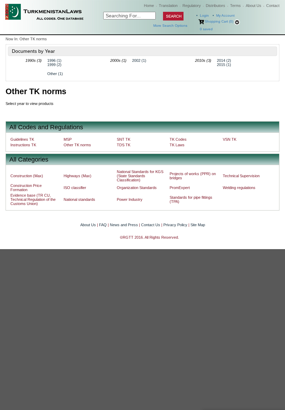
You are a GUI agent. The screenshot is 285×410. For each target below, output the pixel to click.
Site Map (197, 225)
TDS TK (123, 145)
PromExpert (180, 188)
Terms (235, 5)
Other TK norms (77, 145)
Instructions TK (23, 145)
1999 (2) (54, 65)
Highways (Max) (77, 176)
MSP (68, 139)
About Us (253, 5)
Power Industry (129, 199)
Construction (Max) (26, 176)
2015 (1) (224, 65)
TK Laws (177, 145)
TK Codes (178, 139)
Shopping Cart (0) (219, 21)
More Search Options (170, 25)
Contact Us (150, 225)
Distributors (215, 5)
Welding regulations (239, 188)
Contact (272, 5)
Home (149, 5)
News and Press (124, 225)
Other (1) (55, 74)
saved (206, 29)
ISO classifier (75, 188)
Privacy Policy (175, 225)
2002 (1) (139, 60)
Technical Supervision (241, 176)
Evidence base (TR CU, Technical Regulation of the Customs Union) (33, 199)
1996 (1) (54, 60)
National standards (79, 199)
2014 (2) (224, 60)
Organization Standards (137, 188)
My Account (225, 15)
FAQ (103, 225)
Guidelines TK (22, 139)
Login (204, 15)
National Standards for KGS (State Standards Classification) (140, 176)
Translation (168, 5)
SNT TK (123, 139)
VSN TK (229, 139)
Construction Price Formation (26, 187)
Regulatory (191, 5)
